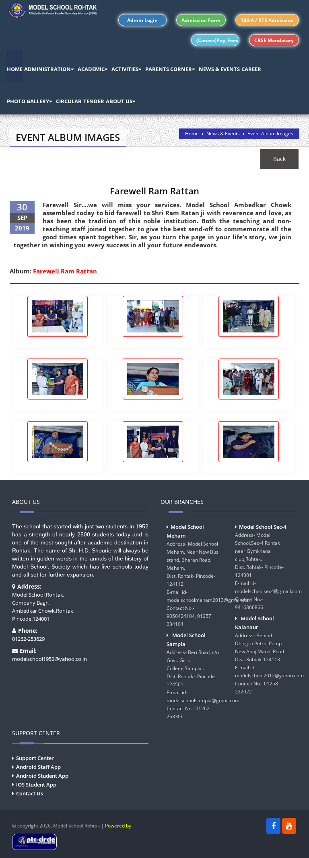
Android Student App (42, 775)
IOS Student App (36, 784)
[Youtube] (289, 826)
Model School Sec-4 (262, 526)
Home (192, 133)
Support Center (35, 758)
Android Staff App (38, 766)
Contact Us (29, 793)
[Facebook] (273, 826)
